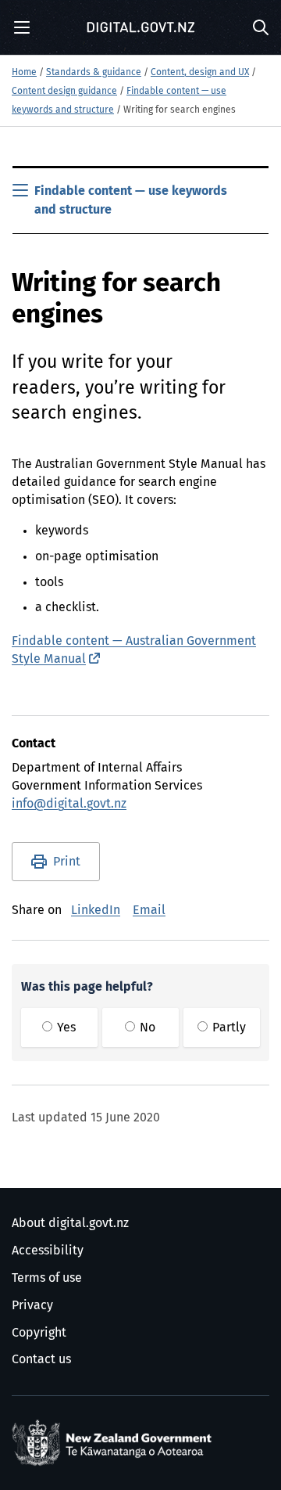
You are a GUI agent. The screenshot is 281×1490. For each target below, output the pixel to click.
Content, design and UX (200, 72)
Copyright (39, 1332)
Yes (65, 1027)
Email (149, 910)
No (146, 1027)
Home (24, 72)
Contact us (41, 1359)
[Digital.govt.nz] (140, 27)
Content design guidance (64, 91)
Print (66, 861)
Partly (227, 1027)
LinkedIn (95, 910)
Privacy (32, 1305)
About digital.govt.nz (70, 1223)
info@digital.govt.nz (69, 803)
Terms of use (47, 1278)
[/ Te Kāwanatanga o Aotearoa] (115, 1443)
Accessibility (48, 1250)
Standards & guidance (93, 72)
